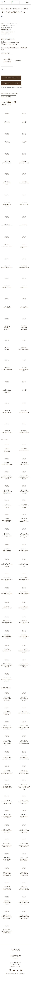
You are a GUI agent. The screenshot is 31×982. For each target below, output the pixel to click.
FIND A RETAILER (6, 96)
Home (2, 9)
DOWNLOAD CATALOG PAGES (9, 93)
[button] (2, 2)
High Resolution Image (8, 95)
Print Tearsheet (11, 78)
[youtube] (10, 102)
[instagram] (8, 102)
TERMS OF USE (15, 964)
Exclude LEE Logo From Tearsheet (12, 87)
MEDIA (16, 958)
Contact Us (15, 949)
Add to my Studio (11, 83)
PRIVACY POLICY (15, 966)
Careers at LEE (15, 955)
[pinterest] (15, 102)
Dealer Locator (15, 957)
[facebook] (13, 102)
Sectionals (16, 9)
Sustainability (15, 962)
